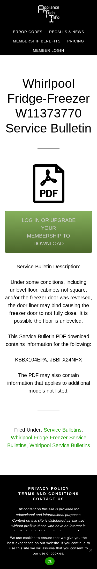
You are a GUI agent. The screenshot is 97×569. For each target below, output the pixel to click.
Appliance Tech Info (48, 14)
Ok (50, 561)
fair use (78, 520)
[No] (90, 550)
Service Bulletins (62, 430)
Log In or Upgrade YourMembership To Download (49, 231)
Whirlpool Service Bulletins (59, 445)
